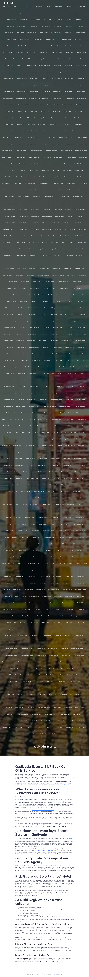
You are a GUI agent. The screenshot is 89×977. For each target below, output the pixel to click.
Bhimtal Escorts (80, 104)
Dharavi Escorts (36, 196)
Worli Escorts (31, 727)
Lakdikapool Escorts (32, 393)
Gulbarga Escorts (33, 255)
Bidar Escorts (78, 111)
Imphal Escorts (23, 301)
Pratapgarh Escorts (12, 557)
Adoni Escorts (58, 6)
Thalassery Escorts (14, 668)
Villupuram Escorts (22, 720)
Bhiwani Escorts (33, 111)
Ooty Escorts (8, 517)
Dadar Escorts (22, 170)
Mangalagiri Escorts (67, 425)
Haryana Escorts (24, 281)
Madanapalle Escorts (64, 406)
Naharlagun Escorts (40, 484)
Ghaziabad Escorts (8, 242)
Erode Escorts (22, 222)
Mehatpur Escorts (17, 445)
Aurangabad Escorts (56, 45)
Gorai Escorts (29, 249)
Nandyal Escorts (65, 491)
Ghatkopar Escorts (80, 235)
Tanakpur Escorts (79, 655)
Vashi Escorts (57, 707)
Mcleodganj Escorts (52, 439)
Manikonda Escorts (33, 432)
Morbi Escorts (80, 452)
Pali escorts (32, 524)
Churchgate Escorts (10, 163)
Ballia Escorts (19, 65)
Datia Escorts (80, 176)
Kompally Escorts (44, 373)
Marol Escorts (82, 432)
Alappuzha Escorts (11, 19)
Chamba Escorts (6, 137)
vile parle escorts (9, 720)
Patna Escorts (21, 543)
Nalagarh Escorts (76, 484)
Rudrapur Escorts (67, 589)
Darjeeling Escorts (68, 176)
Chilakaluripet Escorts (66, 150)
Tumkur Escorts (32, 688)
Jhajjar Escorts (69, 314)
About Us (49, 6)
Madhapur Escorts (11, 412)
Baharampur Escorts (42, 59)
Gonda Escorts (5, 249)
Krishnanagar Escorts (9, 386)
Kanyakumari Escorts (66, 340)
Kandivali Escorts (8, 340)
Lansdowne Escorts (71, 393)
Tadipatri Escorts (41, 655)
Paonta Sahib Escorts (48, 530)
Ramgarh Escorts (8, 576)
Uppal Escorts (63, 694)
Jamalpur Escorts (68, 308)
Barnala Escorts (10, 85)
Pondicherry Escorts (35, 550)
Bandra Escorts (12, 72)
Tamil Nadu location (66, 655)
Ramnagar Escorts (21, 576)
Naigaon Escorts (53, 484)
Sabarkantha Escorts (80, 589)
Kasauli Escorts (46, 347)
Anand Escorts (68, 32)
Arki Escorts (33, 45)
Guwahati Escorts (9, 268)
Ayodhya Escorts (82, 45)
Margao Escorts (57, 432)
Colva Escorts (57, 163)
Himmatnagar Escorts (63, 281)
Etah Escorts (45, 222)
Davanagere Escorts (30, 183)
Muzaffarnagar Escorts (26, 471)
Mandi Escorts (30, 425)
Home (54, 288)
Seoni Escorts (49, 609)
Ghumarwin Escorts (34, 242)
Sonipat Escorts (80, 635)
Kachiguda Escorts (7, 334)
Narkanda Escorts (55, 498)
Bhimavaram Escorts (52, 104)
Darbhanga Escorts (56, 176)
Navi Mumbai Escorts (21, 504)
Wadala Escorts (7, 727)
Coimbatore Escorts (34, 163)
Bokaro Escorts (9, 124)
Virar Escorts (34, 720)
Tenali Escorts (49, 661)
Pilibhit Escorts (66, 543)
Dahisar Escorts (34, 170)
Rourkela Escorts (40, 589)
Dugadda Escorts (23, 216)
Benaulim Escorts (80, 91)
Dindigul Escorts (47, 209)
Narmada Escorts (68, 498)
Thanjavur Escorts (64, 668)
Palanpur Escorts (21, 524)
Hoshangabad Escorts (11, 294)
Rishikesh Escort (55, 583)
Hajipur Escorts (57, 268)
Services (58, 609)
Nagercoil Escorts (68, 478)
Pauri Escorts (31, 543)
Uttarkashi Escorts (23, 701)
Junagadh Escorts (57, 327)
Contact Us (67, 163)
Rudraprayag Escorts (53, 589)
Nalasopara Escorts (25, 491)
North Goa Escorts (47, 511)
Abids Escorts (6, 6)
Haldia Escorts (68, 268)
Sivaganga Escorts (22, 635)
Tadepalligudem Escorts (11, 655)
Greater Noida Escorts (81, 249)
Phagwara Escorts (43, 543)
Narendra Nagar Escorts (41, 498)
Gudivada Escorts (8, 255)
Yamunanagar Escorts (43, 727)
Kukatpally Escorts (33, 386)
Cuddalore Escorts (10, 170)
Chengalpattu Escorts (56, 144)
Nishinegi (69, 838)
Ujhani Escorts (21, 694)
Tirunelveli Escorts (26, 681)
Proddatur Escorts (37, 557)
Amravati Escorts (81, 26)
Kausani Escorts (7, 353)
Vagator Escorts (48, 701)
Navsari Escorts (34, 504)
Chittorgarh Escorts (71, 157)
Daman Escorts (79, 170)
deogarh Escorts (83, 183)
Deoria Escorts (17, 190)
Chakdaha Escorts (63, 131)
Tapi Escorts (16, 661)
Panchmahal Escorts (22, 530)
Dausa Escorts (18, 183)
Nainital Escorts (65, 484)
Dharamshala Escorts (23, 196)
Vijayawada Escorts (50, 714)
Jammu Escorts (80, 308)
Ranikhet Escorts (68, 576)
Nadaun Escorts (8, 478)
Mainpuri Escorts (19, 419)
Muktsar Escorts (43, 458)
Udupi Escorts (79, 688)
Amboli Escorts (57, 26)
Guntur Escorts (19, 262)
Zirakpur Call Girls (57, 727)
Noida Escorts (17, 511)
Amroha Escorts (43, 32)
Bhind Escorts (10, 111)
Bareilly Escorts (69, 78)
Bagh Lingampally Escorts (12, 59)
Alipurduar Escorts (35, 19)
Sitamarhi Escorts (65, 629)
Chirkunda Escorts (6, 157)
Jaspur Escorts (32, 314)
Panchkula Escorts (78, 524)
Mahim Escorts (79, 412)
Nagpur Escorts (81, 478)
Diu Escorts (68, 209)
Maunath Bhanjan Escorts (36, 439)
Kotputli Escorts (79, 373)
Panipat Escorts (35, 530)
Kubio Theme (58, 974)
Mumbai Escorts (66, 458)
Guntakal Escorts (80, 255)
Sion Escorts (34, 629)
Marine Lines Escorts (70, 432)
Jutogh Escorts (69, 327)
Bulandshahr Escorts (55, 124)
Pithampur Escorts (78, 543)
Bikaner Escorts (31, 118)
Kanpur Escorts (54, 340)
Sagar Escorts (8, 596)
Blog (52, 118)
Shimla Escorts (63, 616)
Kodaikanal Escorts (50, 367)
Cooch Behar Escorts (78, 163)
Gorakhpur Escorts (41, 249)
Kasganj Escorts (69, 347)
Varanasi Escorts (19, 707)
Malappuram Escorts (43, 419)
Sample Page (80, 596)
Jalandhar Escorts (32, 308)
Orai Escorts (18, 517)
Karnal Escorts (9, 347)
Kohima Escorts (63, 367)
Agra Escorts (23, 13)
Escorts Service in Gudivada (62, 784)
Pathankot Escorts (80, 537)
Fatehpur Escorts (34, 229)
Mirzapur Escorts (9, 452)
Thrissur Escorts (64, 674)
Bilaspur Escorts (43, 118)
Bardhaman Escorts (57, 78)
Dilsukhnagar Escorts (9, 209)
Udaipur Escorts (55, 688)
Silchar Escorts (45, 622)
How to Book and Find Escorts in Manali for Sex (46, 294)
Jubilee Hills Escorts (35, 327)
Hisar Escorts (22, 288)
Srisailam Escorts (40, 648)
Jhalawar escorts (80, 314)
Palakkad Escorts (42, 517)
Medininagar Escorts (65, 439)
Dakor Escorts (55, 170)
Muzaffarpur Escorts (40, 471)
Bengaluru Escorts (8, 98)
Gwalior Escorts (21, 268)
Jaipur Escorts (79, 301)
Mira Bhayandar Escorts (55, 445)
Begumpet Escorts (9, 91)
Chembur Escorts (42, 144)
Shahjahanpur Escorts (69, 609)
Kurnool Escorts (81, 386)
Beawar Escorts (78, 85)
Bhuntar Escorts (68, 111)
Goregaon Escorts (54, 249)
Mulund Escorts (55, 458)
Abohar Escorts (28, 6)
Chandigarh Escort (32, 137)
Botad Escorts (31, 124)
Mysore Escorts (53, 471)
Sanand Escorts (17, 602)
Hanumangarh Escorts (58, 275)
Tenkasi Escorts (72, 661)
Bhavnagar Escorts (10, 104)
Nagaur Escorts (46, 478)
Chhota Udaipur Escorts (36, 150)
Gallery (33, 235)
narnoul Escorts (80, 498)
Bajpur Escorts (66, 59)
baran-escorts (44, 78)
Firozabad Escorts (70, 229)
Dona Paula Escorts (80, 209)
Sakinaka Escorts (46, 596)
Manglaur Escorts (20, 432)
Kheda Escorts (59, 360)
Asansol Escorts (43, 45)
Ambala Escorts (33, 26)
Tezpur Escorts (83, 661)
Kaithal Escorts (43, 334)
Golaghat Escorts (81, 242)
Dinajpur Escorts (35, 209)
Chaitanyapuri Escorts (49, 131)
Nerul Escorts (7, 511)
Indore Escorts (34, 301)
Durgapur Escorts (59, 216)
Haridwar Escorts (12, 281)
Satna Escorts (66, 602)
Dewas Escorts (46, 190)
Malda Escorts (70, 419)
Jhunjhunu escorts (32, 321)
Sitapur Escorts (77, 629)
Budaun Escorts (42, 124)
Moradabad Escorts (68, 452)
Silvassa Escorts (67, 622)
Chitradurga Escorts (20, 157)
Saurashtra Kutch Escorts (79, 602)
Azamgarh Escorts (7, 52)
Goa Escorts (70, 242)
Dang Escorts (32, 176)
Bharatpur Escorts (69, 98)
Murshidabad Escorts (55, 465)
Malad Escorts (31, 419)
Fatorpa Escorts (46, 229)
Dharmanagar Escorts (50, 196)
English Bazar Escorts (9, 222)
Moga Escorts (45, 452)
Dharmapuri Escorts (64, 196)
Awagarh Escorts (69, 45)
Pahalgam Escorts (29, 517)
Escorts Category (33, 222)
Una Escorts (42, 694)
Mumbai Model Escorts (80, 458)
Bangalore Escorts (24, 72)
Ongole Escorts (70, 511)
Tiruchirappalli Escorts (12, 681)
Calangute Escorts (10, 131)
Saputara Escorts (54, 602)
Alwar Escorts (79, 19)
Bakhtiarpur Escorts (79, 59)
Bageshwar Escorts (81, 52)
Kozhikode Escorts (63, 380)
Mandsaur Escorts (42, 425)
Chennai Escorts (69, 144)
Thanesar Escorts (51, 668)
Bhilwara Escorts (39, 104)
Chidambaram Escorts (51, 150)
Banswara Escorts (9, 78)
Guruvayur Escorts (68, 262)
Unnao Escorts (52, 694)
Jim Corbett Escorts (45, 321)
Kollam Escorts (21, 373)
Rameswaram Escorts (78, 570)
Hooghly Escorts (64, 288)
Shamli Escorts (82, 609)
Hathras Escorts (36, 281)
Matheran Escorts (10, 439)
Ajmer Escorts (68, 13)
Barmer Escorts (81, 78)
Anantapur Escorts (80, 32)
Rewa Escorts (20, 583)
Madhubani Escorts (24, 412)
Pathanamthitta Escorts (50, 537)
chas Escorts (20, 144)
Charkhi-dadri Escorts (81, 137)
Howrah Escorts (66, 294)
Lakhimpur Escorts (46, 393)
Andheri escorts (38, 39)
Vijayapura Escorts (23, 714)
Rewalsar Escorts (31, 583)
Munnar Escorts (31, 465)
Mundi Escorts (8, 465)
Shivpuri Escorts (23, 622)
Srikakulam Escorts (39, 642)
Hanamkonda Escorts (43, 275)
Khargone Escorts (35, 360)
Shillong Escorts (52, 616)
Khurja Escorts (70, 360)
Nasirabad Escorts (7, 504)
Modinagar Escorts (34, 452)
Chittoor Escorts (46, 157)
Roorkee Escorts (29, 589)
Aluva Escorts (58, 19)
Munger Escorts (19, 465)
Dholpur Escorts (65, 203)
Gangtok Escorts (57, 235)
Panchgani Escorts (65, 524)
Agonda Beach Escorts (10, 13)
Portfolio (71, 550)
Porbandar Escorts (48, 550)
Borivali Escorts (20, 124)
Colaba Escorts (46, 163)
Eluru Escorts (71, 216)
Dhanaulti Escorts (58, 190)
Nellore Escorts (71, 504)
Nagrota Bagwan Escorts (14, 484)
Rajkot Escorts (23, 570)
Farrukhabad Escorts (8, 229)
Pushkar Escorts (17, 563)
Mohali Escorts (56, 452)
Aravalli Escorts (22, 45)
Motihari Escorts (18, 458)
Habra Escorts (32, 268)
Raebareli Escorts (56, 563)
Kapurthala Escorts (80, 340)
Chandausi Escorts (19, 137)
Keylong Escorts (32, 353)
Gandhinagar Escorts (43, 235)
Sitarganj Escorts (9, 635)
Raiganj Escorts (68, 563)
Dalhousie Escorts (67, 170)
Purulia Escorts (6, 563)
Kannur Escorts (31, 340)
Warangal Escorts (19, 727)
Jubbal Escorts (23, 327)
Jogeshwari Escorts (79, 321)
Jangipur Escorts (21, 314)
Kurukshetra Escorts (18, 393)
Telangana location (38, 661)
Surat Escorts (64, 648)
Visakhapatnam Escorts (47, 720)
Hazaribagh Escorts (49, 281)
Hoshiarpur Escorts (25, 294)
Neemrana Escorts (46, 504)
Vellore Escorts (68, 707)
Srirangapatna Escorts (11, 648)
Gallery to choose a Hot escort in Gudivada (43, 810)
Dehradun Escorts (58, 183)
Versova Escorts (79, 707)
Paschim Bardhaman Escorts (77, 530)
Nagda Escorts (57, 478)
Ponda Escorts (22, 550)
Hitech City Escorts (34, 288)
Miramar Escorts (82, 445)
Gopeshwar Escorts (18, 249)
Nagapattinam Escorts (32, 478)
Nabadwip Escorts (77, 471)
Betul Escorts (32, 98)
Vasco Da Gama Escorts (44, 707)
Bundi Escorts (67, 124)
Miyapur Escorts (21, 452)
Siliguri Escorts (56, 622)
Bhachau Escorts (43, 98)
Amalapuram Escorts (8, 26)
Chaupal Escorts (31, 144)
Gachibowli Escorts (9, 235)
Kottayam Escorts (13, 380)
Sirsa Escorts (54, 629)
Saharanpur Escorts (20, 596)
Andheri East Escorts (25, 39)
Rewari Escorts (43, 583)
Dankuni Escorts (43, 176)
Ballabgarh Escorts (8, 65)
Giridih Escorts (60, 242)
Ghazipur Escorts (21, 242)
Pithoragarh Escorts (10, 550)
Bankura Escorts (77, 72)
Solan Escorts (68, 635)
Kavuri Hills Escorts (19, 353)
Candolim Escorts (35, 131)
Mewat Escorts (42, 445)
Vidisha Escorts (11, 714)
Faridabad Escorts (80, 222)
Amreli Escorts (20, 32)
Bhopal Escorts (45, 111)
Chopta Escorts (83, 157)
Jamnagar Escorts (8, 314)
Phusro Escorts (55, 543)
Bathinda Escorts (55, 85)
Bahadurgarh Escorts (27, 59)
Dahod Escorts (45, 170)
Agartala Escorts (69, 6)
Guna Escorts (69, 255)
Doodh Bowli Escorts (10, 216)
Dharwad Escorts (40, 203)
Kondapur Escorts (56, 373)
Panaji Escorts (53, 524)
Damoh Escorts (9, 176)
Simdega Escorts (79, 622)
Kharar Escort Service (9, 360)
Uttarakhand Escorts (9, 701)
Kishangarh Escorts (16, 367)
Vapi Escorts (81, 701)
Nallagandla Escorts (39, 491)
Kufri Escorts (22, 386)
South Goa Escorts (10, 642)
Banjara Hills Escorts (63, 72)
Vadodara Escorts (36, 701)
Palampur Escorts (79, 517)
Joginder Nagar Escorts (10, 327)
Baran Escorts (33, 78)
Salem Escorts (58, 596)
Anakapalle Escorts (56, 32)
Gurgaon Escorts (55, 262)
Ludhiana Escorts (20, 406)
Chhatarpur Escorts (7, 150)
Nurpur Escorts (59, 511)
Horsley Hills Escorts (77, 288)
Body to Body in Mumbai (76, 118)
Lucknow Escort (69, 399)
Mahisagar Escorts (7, 419)
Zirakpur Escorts (70, 727)
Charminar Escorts (8, 144)
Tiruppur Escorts (62, 681)
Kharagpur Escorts (81, 353)
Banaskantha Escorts (44, 65)
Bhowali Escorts (56, 111)
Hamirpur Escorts (7, 275)
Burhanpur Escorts (79, 124)
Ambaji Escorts (21, 26)
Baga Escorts (69, 52)
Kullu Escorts (45, 386)
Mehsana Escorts (30, 445)
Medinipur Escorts (79, 439)
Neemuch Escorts (59, 504)
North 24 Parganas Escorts (32, 511)
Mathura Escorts (22, 439)
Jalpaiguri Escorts (55, 308)
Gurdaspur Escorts (42, 262)
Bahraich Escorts (55, 59)
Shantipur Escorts (26, 616)
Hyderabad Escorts (78, 294)
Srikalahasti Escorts (66, 642)
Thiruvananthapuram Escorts (16, 674)
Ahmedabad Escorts (35, 13)
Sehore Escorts (38, 609)
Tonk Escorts (21, 688)
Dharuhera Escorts (28, 203)
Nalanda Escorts (12, 491)
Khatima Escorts (48, 360)
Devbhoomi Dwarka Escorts (32, 190)
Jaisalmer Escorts (20, 308)
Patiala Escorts (10, 543)
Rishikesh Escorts (67, 583)
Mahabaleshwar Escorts (50, 412)
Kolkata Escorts (10, 373)
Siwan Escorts (47, 635)
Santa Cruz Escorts (41, 602)
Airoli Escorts (47, 13)
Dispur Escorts (58, 209)
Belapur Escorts (21, 91)
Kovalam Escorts (38, 380)
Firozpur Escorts (82, 229)
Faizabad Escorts (67, 222)
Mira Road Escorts (70, 445)
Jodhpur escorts (67, 321)
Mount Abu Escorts (31, 458)
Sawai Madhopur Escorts (9, 609)
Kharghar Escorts (23, 360)
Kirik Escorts (5, 367)
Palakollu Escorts (67, 517)
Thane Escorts (39, 668)
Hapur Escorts (71, 275)
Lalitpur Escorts (58, 393)
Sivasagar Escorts (35, 635)
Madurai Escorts (36, 412)
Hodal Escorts (46, 288)
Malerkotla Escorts (82, 419)
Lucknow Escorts (81, 399)
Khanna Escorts (56, 353)
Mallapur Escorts (7, 425)
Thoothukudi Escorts (51, 674)
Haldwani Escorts (79, 268)
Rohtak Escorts (17, 589)
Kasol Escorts (80, 347)
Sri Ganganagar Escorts (25, 642)
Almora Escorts (47, 19)
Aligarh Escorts (23, 19)
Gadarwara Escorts (23, 235)
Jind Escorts (56, 321)
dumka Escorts (35, 216)
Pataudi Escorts (36, 537)
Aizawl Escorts (58, 13)
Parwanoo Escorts (62, 530)
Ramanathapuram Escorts (62, 570)
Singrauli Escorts (12, 629)
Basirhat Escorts (22, 85)
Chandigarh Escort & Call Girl (47, 137)
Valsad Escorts (71, 701)
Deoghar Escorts (6, 190)
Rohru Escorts (6, 589)
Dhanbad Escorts (82, 190)
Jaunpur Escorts (43, 314)
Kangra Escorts (20, 340)
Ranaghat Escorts (45, 576)
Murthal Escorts (68, 465)
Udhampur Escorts (67, 688)
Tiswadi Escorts (10, 688)
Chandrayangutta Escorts (65, 137)
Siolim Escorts (23, 629)
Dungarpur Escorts (47, 216)
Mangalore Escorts (81, 425)
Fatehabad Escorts (22, 229)
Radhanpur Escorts (43, 563)
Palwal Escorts (42, 524)
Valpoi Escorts (60, 701)
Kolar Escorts (73, 367)
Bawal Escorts (67, 85)
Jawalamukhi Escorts (56, 314)
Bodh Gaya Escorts (61, 118)
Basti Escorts (33, 85)
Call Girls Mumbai (23, 131)
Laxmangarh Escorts (9, 399)
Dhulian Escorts (77, 203)
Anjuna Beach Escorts (65, 39)
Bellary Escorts (57, 91)
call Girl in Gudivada (56, 890)
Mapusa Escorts (46, 432)
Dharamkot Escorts (9, 196)
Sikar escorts (34, 622)
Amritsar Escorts (31, 32)
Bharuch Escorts (81, 98)
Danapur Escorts (20, 176)
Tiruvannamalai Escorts (76, 681)
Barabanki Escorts (22, 78)
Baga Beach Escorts (57, 52)
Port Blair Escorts (61, 550)
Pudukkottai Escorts (77, 557)
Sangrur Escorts (29, 602)
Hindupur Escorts (77, 281)
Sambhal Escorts (69, 596)
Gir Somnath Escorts (47, 242)
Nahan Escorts (28, 484)
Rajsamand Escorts (47, 570)
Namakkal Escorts (52, 491)
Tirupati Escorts (39, 681)
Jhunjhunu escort (20, 321)
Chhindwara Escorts (21, 150)
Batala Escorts (44, 85)
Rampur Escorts (33, 576)
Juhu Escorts (47, 327)
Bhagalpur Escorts (56, 98)
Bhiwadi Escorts (21, 111)
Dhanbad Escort (71, 190)
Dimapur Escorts (23, 209)
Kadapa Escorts (20, 334)
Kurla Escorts (70, 386)
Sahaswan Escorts (34, 596)
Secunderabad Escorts (25, 609)
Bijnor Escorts (20, 118)
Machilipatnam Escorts (35, 406)
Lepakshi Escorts (31, 399)
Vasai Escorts (31, 707)
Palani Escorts (9, 524)
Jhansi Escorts (8, 321)
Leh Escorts (21, 399)
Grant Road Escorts (67, 249)
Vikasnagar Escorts (77, 714)
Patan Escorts (25, 537)
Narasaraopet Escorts (10, 498)
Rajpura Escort (34, 570)
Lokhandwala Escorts (56, 399)
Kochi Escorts (28, 367)
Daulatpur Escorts (6, 183)
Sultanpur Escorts (53, 648)
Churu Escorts (22, 163)
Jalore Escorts (44, 308)
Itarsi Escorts (57, 301)
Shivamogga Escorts (76, 616)
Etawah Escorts (55, 222)
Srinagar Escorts (79, 642)
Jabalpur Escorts (68, 301)
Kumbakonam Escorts (57, 386)
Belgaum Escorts (33, 91)
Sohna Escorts (58, 635)
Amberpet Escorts (45, 26)
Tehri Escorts (26, 661)
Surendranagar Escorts (77, 648)
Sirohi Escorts (43, 629)
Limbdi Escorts (43, 399)
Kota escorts (68, 373)
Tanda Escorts (6, 661)
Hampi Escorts (19, 275)
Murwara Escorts (80, 465)
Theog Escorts (75, 668)
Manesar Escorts (54, 425)
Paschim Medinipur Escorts (11, 537)
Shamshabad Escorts (13, 616)
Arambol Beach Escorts (9, 45)
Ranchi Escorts (57, 576)
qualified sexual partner (44, 850)
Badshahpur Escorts (43, 52)
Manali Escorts (19, 425)
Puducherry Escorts (64, 557)
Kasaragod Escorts (21, 347)
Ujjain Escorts (32, 694)
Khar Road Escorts (68, 353)
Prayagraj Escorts (25, 557)
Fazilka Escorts (58, 229)
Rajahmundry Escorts (81, 563)
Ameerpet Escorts (69, 26)
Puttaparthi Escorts (30, 563)
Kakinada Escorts (54, 334)
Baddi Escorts (31, 52)
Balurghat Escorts (31, 65)
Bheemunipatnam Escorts (25, 104)
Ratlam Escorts (9, 583)
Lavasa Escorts (83, 393)
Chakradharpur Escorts (78, 131)
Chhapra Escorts (81, 144)
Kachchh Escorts (81, 327)
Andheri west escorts (51, 39)
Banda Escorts (57, 65)
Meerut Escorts (6, 445)
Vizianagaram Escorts (78, 720)
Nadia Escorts (19, 478)
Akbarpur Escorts (80, 13)
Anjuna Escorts (78, 39)
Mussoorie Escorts (12, 471)
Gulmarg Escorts (58, 255)
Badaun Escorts (20, 52)
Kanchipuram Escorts (80, 334)
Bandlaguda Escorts (81, 65)
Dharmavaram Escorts (78, 196)
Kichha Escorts (81, 360)
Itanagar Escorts (46, 301)
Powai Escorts (80, 550)
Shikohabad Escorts (40, 616)
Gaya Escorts (68, 235)
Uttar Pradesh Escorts (76, 694)
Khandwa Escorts (44, 353)
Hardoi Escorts (82, 275)
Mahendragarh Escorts (66, 412)
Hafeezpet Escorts (44, 268)
